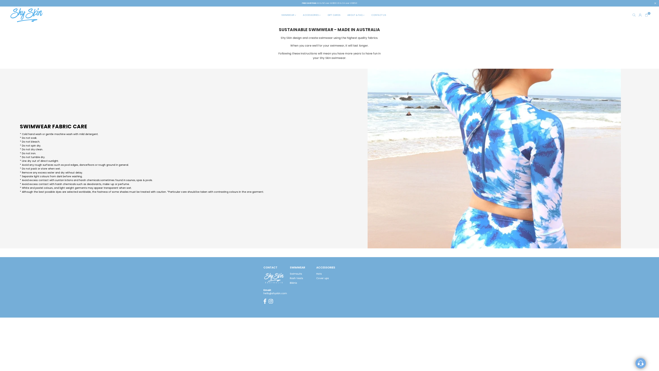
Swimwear (287, 15)
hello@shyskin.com (275, 293)
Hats (319, 274)
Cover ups (322, 278)
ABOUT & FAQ (355, 15)
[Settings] (640, 15)
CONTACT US (378, 15)
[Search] (634, 15)
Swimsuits (296, 274)
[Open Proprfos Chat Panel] (640, 363)
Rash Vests (296, 278)
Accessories (311, 15)
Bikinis (293, 283)
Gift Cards (334, 15)
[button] (646, 15)
